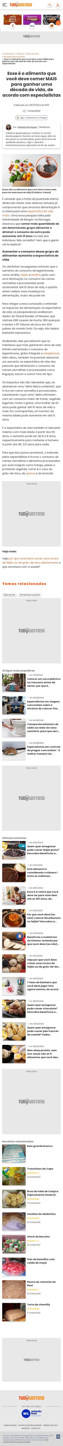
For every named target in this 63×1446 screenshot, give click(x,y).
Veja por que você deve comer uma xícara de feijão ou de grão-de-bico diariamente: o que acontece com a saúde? (43, 963)
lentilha (35, 275)
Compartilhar (33, 111)
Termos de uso (50, 1425)
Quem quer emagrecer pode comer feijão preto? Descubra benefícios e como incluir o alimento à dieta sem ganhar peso (43, 850)
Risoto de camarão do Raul (41, 1283)
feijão (24, 275)
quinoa (30, 473)
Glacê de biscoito (38, 1236)
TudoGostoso (8, 54)
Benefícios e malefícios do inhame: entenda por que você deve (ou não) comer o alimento (42, 940)
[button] (58, 22)
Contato (35, 1428)
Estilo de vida (33, 54)
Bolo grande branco (39, 1146)
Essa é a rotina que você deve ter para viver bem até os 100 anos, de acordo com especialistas (44, 895)
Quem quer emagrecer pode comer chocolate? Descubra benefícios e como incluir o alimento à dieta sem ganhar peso (43, 1008)
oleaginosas (51, 353)
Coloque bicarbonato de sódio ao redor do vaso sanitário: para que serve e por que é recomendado (43, 728)
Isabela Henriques (27, 127)
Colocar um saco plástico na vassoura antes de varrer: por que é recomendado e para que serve (43, 682)
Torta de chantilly (38, 1304)
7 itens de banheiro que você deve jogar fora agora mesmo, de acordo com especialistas (43, 986)
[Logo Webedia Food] (31, 1413)
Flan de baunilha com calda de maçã (41, 1261)
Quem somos (10, 1425)
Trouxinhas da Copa (40, 1168)
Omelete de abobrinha (41, 1214)
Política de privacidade (30, 1425)
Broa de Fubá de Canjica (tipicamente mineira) (42, 1193)
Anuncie (25, 1428)
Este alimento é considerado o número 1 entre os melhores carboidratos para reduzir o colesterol (44, 872)
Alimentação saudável (14, 56)
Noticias (20, 54)
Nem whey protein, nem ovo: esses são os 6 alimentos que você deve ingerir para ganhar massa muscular (43, 1054)
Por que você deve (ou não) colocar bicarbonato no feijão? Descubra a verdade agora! (44, 918)
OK (58, 1436)
